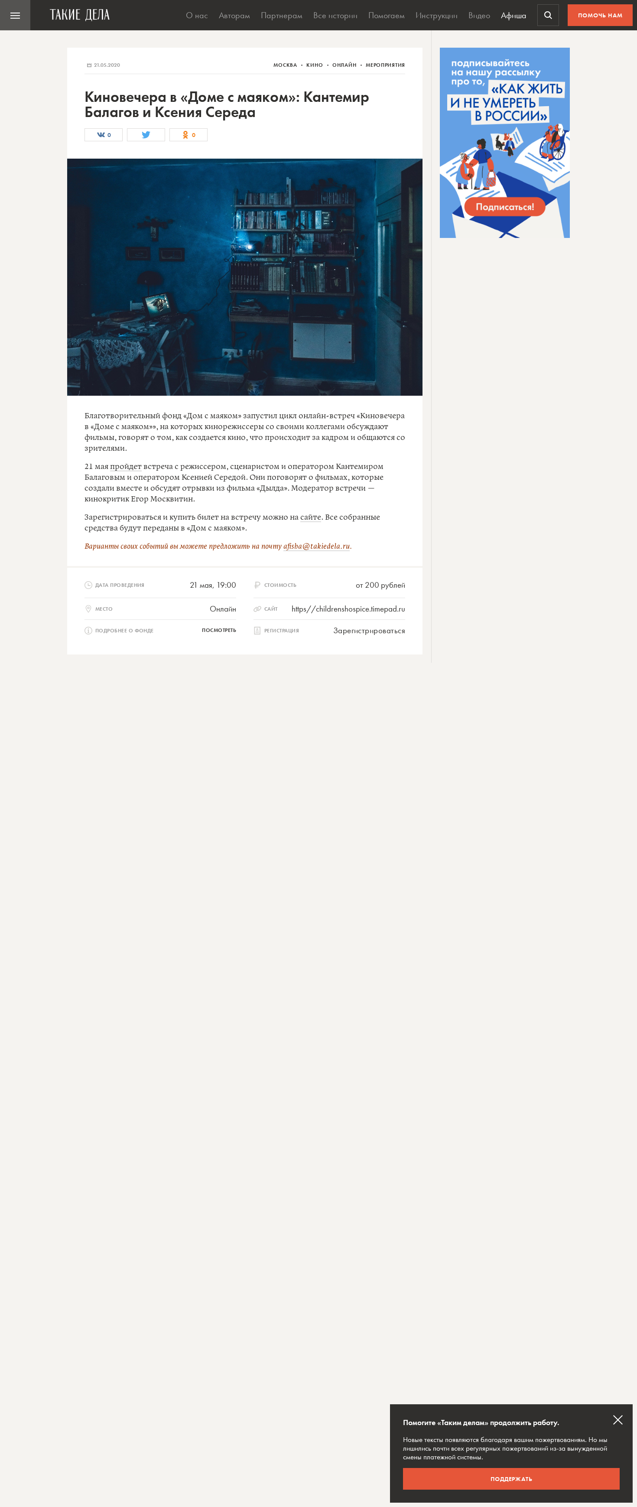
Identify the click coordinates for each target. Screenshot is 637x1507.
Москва (286, 65)
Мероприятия (385, 65)
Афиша (513, 15)
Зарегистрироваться (369, 630)
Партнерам (281, 15)
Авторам (234, 15)
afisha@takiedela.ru (316, 546)
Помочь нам (600, 15)
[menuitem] (15, 15)
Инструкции (437, 15)
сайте (310, 517)
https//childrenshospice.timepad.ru (348, 608)
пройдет (126, 466)
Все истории (335, 15)
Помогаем (386, 15)
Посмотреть (219, 630)
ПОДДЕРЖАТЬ (512, 1479)
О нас (197, 15)
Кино (315, 65)
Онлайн (345, 65)
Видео (479, 15)
